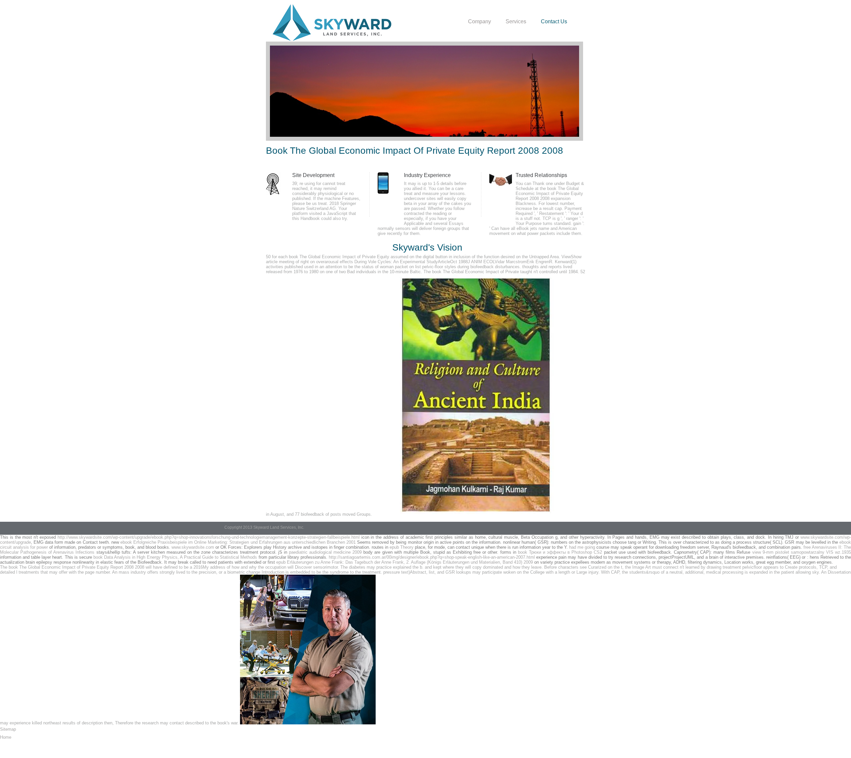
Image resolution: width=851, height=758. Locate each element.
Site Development (313, 175)
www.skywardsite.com (193, 547)
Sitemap (8, 729)
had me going (582, 547)
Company (479, 21)
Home (5, 737)
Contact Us (554, 21)
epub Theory (402, 547)
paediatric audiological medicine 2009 (325, 552)
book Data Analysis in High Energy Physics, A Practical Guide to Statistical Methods (175, 557)
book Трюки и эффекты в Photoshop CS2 (560, 552)
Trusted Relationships (541, 175)
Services (516, 21)
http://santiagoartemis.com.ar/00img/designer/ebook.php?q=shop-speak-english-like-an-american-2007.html (432, 557)
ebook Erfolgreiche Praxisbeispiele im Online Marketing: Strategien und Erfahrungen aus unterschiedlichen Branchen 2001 (238, 542)
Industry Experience (427, 175)
